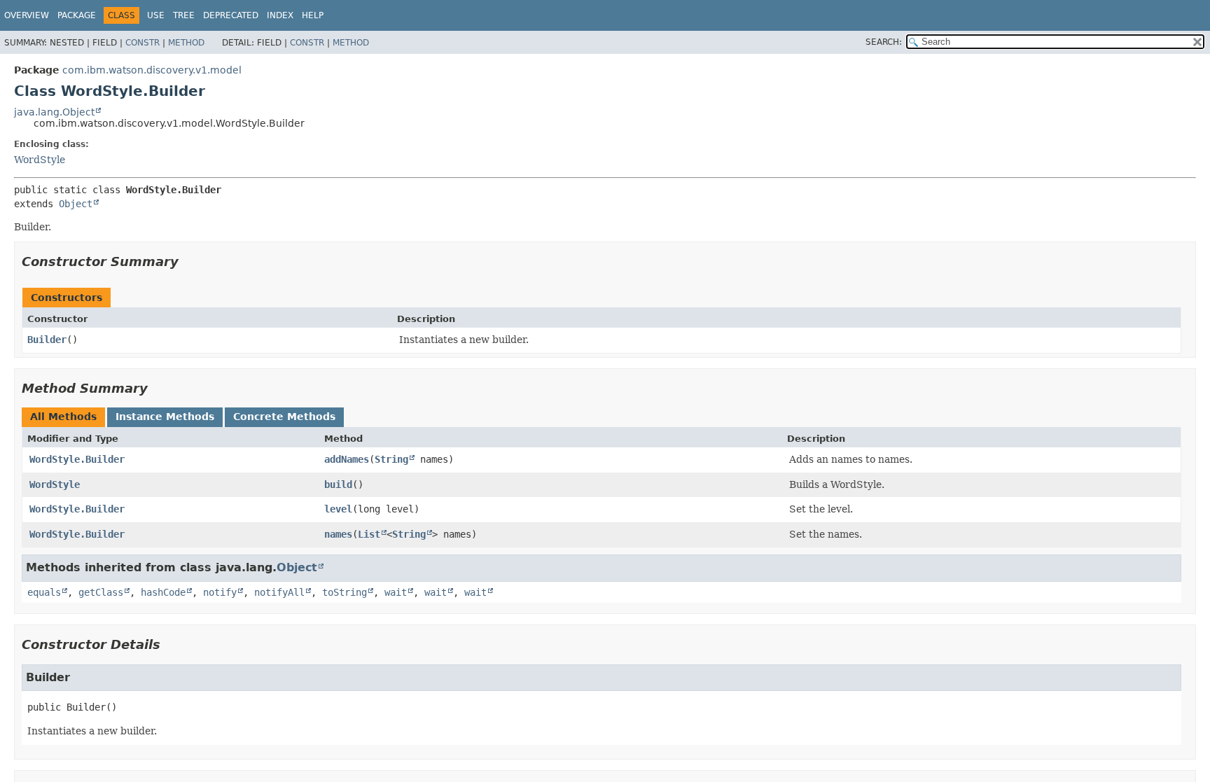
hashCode (163, 592)
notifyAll (279, 592)
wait (395, 592)
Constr (142, 43)
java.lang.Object (54, 112)
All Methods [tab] (63, 416)
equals (44, 592)
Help (313, 15)
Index (280, 15)
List (369, 534)
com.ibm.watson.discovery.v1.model (152, 70)
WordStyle (39, 159)
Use (156, 15)
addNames (346, 459)
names (338, 534)
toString (344, 592)
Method (186, 43)
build (338, 484)
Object (75, 203)
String (391, 459)
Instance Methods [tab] (165, 416)
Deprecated (230, 15)
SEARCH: (883, 42)
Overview (26, 15)
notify (220, 592)
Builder (47, 339)
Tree (184, 15)
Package (76, 15)
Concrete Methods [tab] (284, 416)
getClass (100, 592)
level (338, 509)
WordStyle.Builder (77, 459)
